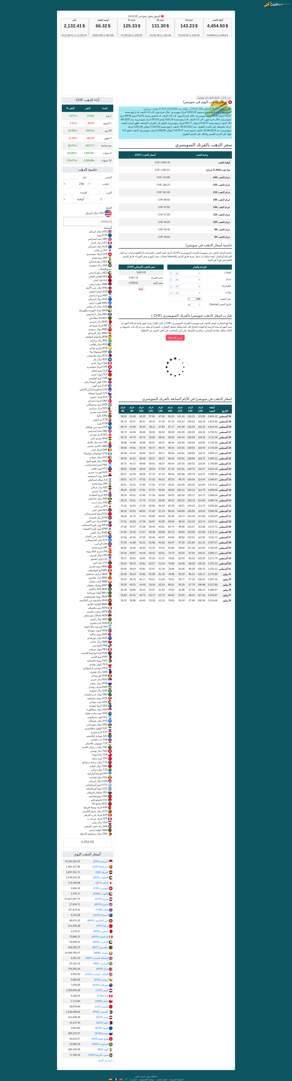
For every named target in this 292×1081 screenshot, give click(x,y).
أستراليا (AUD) (101, 915)
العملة (109, 207)
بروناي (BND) (101, 979)
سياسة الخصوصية (146, 1079)
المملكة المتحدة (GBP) (97, 958)
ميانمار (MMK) (101, 952)
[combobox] (87, 523)
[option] (87, 232)
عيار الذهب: (225, 299)
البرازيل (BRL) (101, 963)
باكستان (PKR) (101, 1012)
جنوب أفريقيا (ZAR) (98, 1055)
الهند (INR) (103, 1049)
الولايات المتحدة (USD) (97, 974)
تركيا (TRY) (102, 926)
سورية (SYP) (102, 899)
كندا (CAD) (103, 995)
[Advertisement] (146, 68)
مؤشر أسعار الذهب (142, 1077)
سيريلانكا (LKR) (100, 866)
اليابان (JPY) (102, 883)
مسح (141, 289)
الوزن (109, 192)
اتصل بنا (133, 1079)
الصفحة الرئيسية (176, 1079)
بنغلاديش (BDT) (100, 947)
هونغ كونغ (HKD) (100, 1039)
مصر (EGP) (102, 1017)
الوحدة (83, 192)
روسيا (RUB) (102, 1033)
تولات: (228, 292)
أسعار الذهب (161, 1079)
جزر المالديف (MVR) (98, 920)
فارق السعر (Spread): (220, 304)
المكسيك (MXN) (100, 936)
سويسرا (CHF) (101, 888)
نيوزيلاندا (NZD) (101, 985)
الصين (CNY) (102, 1006)
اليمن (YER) (102, 990)
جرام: (228, 279)
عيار (85, 177)
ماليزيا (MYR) (101, 904)
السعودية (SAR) (100, 1044)
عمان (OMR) (102, 1001)
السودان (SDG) (101, 877)
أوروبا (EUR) (102, 1028)
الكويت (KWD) (101, 893)
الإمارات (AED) (101, 942)
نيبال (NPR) (102, 969)
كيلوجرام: (226, 285)
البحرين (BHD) (101, 931)
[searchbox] (87, 221)
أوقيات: (227, 272)
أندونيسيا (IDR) (101, 861)
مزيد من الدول (105, 1060)
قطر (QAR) (102, 1022)
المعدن (108, 177)
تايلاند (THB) (102, 909)
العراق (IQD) (102, 872)
